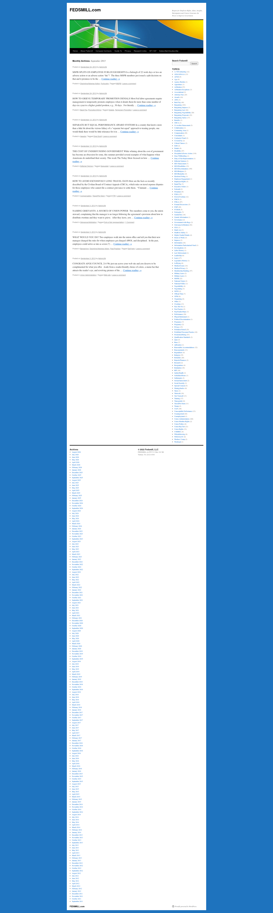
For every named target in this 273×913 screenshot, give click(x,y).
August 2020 (76, 631)
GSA (176, 227)
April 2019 (75, 671)
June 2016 (75, 758)
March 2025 (76, 493)
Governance (178, 220)
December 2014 (77, 804)
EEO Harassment (180, 163)
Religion (177, 355)
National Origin (179, 281)
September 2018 (77, 689)
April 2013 (75, 853)
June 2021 (75, 608)
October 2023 (76, 536)
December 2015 (77, 773)
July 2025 (75, 482)
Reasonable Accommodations (184, 347)
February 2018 (77, 707)
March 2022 (76, 585)
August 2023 (76, 541)
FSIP (176, 207)
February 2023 (77, 556)
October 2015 (76, 779)
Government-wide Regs (182, 222)
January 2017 (76, 740)
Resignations (178, 365)
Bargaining (84, 248)
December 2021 (77, 592)
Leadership (178, 255)
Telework (177, 393)
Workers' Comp (179, 439)
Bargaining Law (179, 110)
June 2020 (75, 636)
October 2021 (76, 597)
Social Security (179, 383)
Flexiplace (177, 191)
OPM (176, 296)
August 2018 (76, 692)
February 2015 (77, 799)
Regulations (178, 352)
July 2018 (75, 694)
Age (175, 79)
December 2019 (77, 651)
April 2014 (75, 825)
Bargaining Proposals (181, 115)
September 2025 (77, 477)
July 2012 (75, 876)
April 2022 (75, 582)
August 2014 (76, 814)
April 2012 (75, 883)
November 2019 (77, 653)
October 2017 (76, 717)
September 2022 (77, 569)
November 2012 (77, 865)
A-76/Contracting (180, 71)
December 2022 (77, 562)
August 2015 (76, 784)
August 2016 (76, 753)
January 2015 (76, 802)
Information (178, 243)
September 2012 (77, 870)
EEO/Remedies (179, 174)
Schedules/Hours (180, 375)
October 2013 (76, 840)
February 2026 (77, 467)
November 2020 (77, 623)
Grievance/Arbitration (88, 222)
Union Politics (179, 424)
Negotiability (178, 286)
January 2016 (76, 771)
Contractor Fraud (180, 138)
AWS (176, 100)
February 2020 (77, 646)
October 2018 (76, 687)
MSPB (118, 83)
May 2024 (75, 518)
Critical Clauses (179, 143)
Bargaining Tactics (180, 117)
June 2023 (75, 546)
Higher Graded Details (182, 235)
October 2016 (76, 748)
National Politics (179, 283)
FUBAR (177, 209)
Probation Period (180, 329)
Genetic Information (181, 217)
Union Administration (88, 275)
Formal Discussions (181, 204)
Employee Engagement (182, 179)
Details (111, 110)
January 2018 (76, 710)
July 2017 (75, 725)
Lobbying (177, 263)
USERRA (177, 431)
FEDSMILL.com (85, 10)
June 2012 (75, 878)
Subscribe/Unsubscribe (168, 50)
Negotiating (178, 288)
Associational (178, 92)
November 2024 (77, 503)
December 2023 (77, 531)
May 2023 (75, 549)
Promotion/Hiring (94, 110)
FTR (114, 196)
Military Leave (179, 273)
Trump (176, 406)
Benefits (177, 120)
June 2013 (75, 847)
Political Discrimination (182, 319)
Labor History (179, 250)
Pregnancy (177, 322)
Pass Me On (178, 306)
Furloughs (105, 83)
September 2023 (77, 539)
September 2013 (77, 842)
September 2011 (77, 901)
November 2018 (77, 684)
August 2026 (76, 452)
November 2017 (77, 715)
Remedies (177, 357)
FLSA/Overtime (179, 197)
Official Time (178, 294)
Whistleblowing (179, 434)
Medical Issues (179, 265)
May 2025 (75, 488)
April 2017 (75, 733)
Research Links (140, 50)
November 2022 (77, 564)
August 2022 (76, 572)
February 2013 (77, 858)
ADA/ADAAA (179, 74)
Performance (178, 314)
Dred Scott (98, 136)
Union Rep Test (179, 426)
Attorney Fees (179, 94)
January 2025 (76, 498)
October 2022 (76, 567)
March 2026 (76, 465)
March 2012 (76, 886)
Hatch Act (177, 230)
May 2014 (75, 822)
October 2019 (76, 656)
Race (176, 342)
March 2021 (76, 615)
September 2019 (77, 659)
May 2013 (75, 850)
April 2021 (75, 613)
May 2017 (75, 730)
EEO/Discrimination (181, 168)
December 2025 (77, 472)
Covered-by (178, 140)
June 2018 (75, 697)
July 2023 (75, 544)
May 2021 (75, 610)
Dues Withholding (180, 156)
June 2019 (75, 666)
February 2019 (77, 676)
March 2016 (76, 766)
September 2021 (77, 600)
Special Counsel (179, 385)
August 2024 (76, 511)
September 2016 (77, 750)
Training (177, 398)
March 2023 (76, 554)
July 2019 (75, 664)
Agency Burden (179, 82)
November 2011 (77, 896)
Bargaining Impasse (181, 107)
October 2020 (76, 625)
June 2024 (75, 516)
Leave (176, 258)
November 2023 (77, 534)
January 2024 (76, 528)
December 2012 (77, 863)
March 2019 (76, 674)
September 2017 (77, 720)
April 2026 (75, 462)
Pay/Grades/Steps (180, 311)
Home (75, 50)
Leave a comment (129, 83)
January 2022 (76, 590)
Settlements (178, 378)
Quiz (176, 340)
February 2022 (77, 587)
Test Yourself (178, 396)
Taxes (176, 391)
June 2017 (75, 728)
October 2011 (76, 899)
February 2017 (77, 738)
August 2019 (76, 661)
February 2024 (77, 526)
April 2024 (75, 521)
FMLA (176, 202)
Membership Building (181, 271)
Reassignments (179, 350)
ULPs (176, 408)
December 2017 (77, 712)
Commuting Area (180, 130)
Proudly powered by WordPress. (186, 906)
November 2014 (77, 807)
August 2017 (76, 722)
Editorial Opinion (86, 166)
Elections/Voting (179, 176)
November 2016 (77, 745)
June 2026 (75, 457)
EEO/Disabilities (180, 166)
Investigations (179, 248)
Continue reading (111, 78)
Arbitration (178, 87)
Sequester (105, 166)
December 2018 (77, 682)
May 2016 (75, 761)
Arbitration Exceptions (182, 89)
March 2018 (76, 705)
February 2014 (77, 830)
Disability (177, 151)
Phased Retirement (180, 317)
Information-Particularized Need (185, 245)
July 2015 (75, 786)
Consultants (178, 135)
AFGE (176, 77)
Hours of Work (179, 237)
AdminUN (103, 67)
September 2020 (77, 628)
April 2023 (75, 551)
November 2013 (77, 837)
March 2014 (76, 827)
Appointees (178, 84)
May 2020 (75, 638)
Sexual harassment (180, 380)
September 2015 (77, 781)
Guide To (118, 50)
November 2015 (77, 776)
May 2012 (75, 881)
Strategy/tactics (179, 388)
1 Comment (129, 222)
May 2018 (75, 699)
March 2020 (76, 643)
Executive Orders (180, 186)
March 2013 (76, 855)
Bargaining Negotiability (182, 112)
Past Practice (115, 248)
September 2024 (77, 508)
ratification (177, 345)
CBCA (176, 123)
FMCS (176, 199)
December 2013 (77, 835)
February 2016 (77, 768)
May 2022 (75, 579)
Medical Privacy (179, 268)
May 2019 (75, 669)
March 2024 (76, 523)
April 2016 (75, 763)
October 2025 (76, 475)
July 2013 (75, 845)
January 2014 (76, 832)
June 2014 (75, 819)
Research (177, 362)
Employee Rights (180, 181)
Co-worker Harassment (182, 125)
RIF (175, 370)
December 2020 (77, 620)
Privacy (128, 50)
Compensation (86, 196)
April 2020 (75, 641)
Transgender (178, 401)
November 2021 (77, 595)
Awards (83, 136)
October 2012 (76, 868)
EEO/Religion (179, 171)
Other (176, 301)
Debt (176, 146)
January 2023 (76, 559)
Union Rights (178, 429)
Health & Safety (179, 232)
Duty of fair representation (114, 222)
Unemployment (179, 416)
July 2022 (75, 574)
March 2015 (76, 796)
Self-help (131, 248)
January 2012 (76, 891)
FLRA (176, 194)
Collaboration (178, 128)
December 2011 (77, 893)
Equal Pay (177, 184)
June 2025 (75, 485)
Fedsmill (177, 189)
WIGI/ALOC (178, 437)
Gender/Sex (178, 214)
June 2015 (75, 789)
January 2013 (76, 860)
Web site (107, 275)
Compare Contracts (104, 50)
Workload (177, 442)
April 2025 (75, 490)
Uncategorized (179, 414)
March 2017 (76, 735)
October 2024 (76, 505)
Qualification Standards (182, 337)
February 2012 (77, 888)
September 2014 (77, 812)
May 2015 (75, 791)
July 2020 (75, 633)
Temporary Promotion (123, 110)
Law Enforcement (180, 253)
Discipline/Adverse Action (90, 83)
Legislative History (180, 260)
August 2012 (76, 873)
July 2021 (75, 605)
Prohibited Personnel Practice (184, 332)
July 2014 (75, 817)
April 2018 (75, 702)
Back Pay (83, 110)
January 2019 (76, 679)
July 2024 (75, 513)
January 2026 (76, 470)
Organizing (178, 299)
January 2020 (76, 648)
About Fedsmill (86, 50)
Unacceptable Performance (183, 411)
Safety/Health (178, 373)
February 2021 (77, 618)
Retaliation (177, 368)
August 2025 (76, 480)
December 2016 (77, 743)
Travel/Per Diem (98, 196)
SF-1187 (152, 50)
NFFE (176, 291)
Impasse (177, 240)
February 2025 (77, 495)
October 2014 (76, 809)
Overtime (177, 304)
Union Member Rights (182, 421)
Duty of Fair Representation (183, 158)
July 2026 (75, 454)
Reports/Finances (180, 360)
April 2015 (75, 794)
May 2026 (75, 459)
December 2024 (77, 500)
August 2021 (76, 602)
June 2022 (75, 577)
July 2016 (75, 756)
